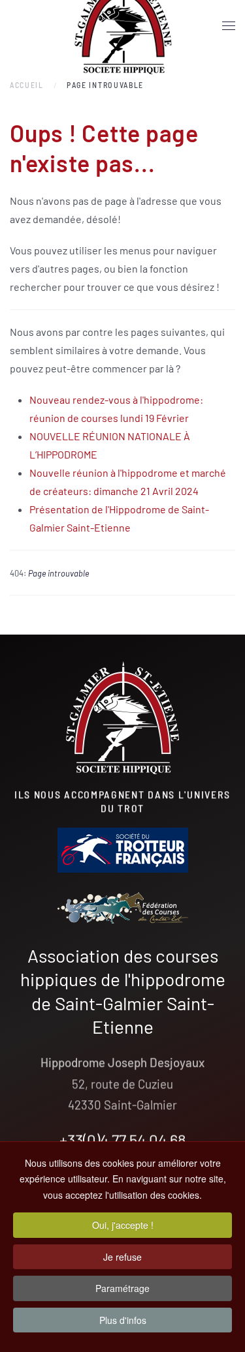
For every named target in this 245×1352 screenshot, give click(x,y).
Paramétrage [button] (122, 1288)
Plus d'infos (122, 1320)
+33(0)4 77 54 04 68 (122, 1139)
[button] (228, 26)
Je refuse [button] (122, 1256)
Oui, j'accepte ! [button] (123, 1224)
